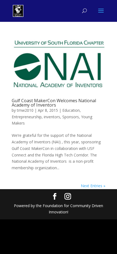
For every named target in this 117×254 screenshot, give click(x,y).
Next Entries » (93, 185)
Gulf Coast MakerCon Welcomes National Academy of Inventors (54, 103)
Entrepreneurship (27, 116)
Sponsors (70, 116)
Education (71, 110)
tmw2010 (25, 110)
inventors (52, 116)
